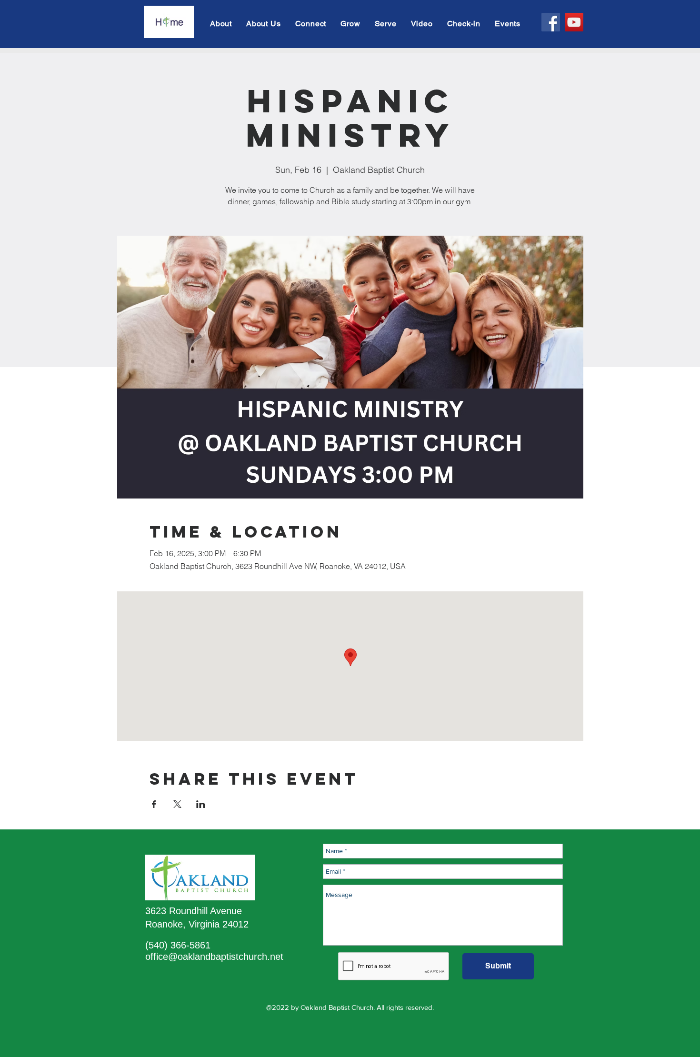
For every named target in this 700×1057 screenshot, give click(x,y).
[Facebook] (550, 22)
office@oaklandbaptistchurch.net (214, 956)
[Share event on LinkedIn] (200, 804)
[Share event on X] (177, 804)
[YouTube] (574, 22)
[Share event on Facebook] (154, 804)
